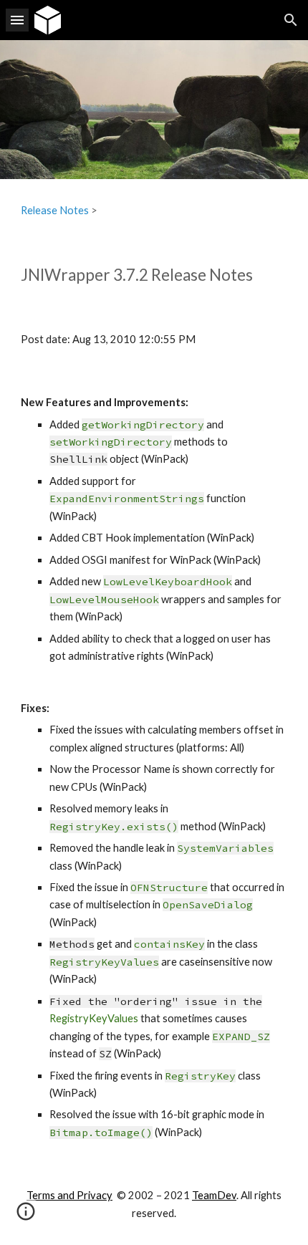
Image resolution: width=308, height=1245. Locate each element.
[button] (17, 19)
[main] (154, 210)
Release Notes (55, 210)
